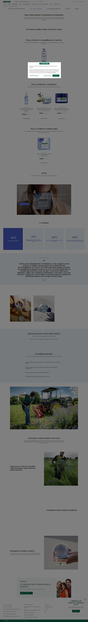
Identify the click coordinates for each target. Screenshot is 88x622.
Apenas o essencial (47, 75)
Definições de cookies (34, 75)
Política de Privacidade (52, 72)
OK (55, 75)
